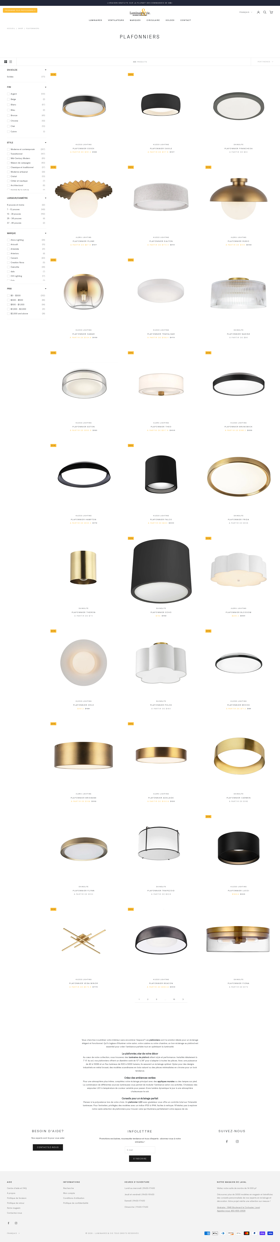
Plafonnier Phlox (161, 705)
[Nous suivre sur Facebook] (226, 1141)
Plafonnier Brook (238, 705)
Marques (135, 20)
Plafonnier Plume (84, 241)
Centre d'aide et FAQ (17, 1188)
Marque (11, 233)
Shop (20, 28)
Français (244, 12)
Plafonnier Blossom (238, 612)
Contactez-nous (48, 1147)
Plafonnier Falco (161, 519)
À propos (11, 1193)
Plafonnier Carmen (239, 798)
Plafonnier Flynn (83, 890)
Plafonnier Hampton (83, 519)
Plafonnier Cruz (83, 705)
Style (10, 142)
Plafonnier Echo (161, 612)
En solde (12, 70)
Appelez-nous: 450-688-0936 (231, 1210)
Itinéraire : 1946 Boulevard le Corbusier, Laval (238, 1207)
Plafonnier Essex (84, 148)
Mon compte (69, 1193)
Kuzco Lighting (84, 144)
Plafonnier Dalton (161, 241)
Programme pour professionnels (20, 10)
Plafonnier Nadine (238, 334)
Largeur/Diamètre (17, 198)
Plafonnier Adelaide (161, 798)
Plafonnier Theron (84, 612)
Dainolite (239, 144)
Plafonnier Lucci (238, 890)
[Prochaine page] (183, 999)
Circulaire (153, 20)
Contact (185, 20)
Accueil (11, 28)
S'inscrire (140, 1158)
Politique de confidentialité (75, 1203)
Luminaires (95, 20)
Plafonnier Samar (83, 334)
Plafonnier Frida (238, 519)
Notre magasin (13, 1208)
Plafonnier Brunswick (239, 427)
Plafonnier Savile (161, 148)
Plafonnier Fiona (239, 983)
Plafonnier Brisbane (84, 798)
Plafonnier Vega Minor (83, 983)
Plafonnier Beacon (161, 983)
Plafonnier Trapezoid (161, 890)
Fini (9, 87)
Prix (9, 288)
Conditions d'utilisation (73, 1198)
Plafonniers (32, 28)
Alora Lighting (83, 237)
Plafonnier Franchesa (239, 148)
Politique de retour (15, 1203)
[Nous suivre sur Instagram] (237, 1141)
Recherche (68, 1188)
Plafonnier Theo (161, 427)
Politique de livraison (16, 1198)
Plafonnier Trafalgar (161, 334)
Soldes (170, 20)
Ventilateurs (116, 20)
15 (174, 999)
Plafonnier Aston (83, 427)
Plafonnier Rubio (239, 241)
